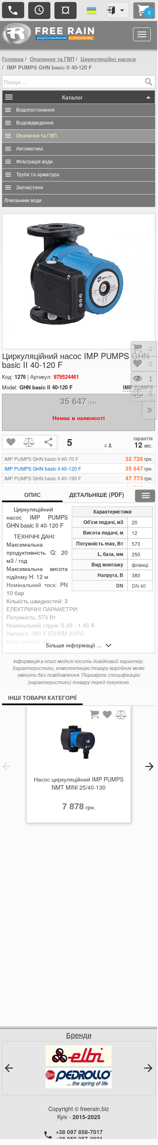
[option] (78, 766)
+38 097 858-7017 (79, 1132)
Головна (12, 59)
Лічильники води (23, 200)
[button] (6, 766)
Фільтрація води (34, 162)
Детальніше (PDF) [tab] (96, 494)
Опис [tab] (32, 494)
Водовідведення (35, 123)
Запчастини (29, 187)
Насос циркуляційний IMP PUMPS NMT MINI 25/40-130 (78, 783)
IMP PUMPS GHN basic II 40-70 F (41, 459)
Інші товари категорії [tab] (42, 697)
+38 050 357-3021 (79, 1138)
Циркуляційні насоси (108, 59)
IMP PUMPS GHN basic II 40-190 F (42, 478)
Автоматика (29, 149)
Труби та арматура (37, 174)
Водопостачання (35, 110)
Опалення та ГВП (52, 59)
